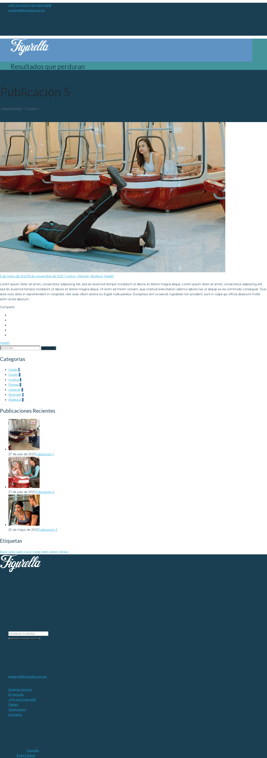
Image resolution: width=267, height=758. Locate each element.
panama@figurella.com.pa (26, 10)
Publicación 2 (44, 492)
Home (10, 108)
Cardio (13, 370)
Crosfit (13, 375)
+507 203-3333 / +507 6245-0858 (29, 5)
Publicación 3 (47, 530)
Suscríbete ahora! (24, 638)
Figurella (32, 750)
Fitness (13, 385)
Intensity (53, 551)
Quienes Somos (36, 73)
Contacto (194, 73)
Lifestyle (83, 276)
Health (109, 276)
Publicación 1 (44, 454)
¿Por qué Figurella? (105, 73)
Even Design (26, 755)
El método (68, 73)
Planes (139, 73)
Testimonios (165, 73)
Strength (14, 395)
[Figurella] (127, 47)
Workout (96, 276)
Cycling (69, 276)
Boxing (4, 551)
